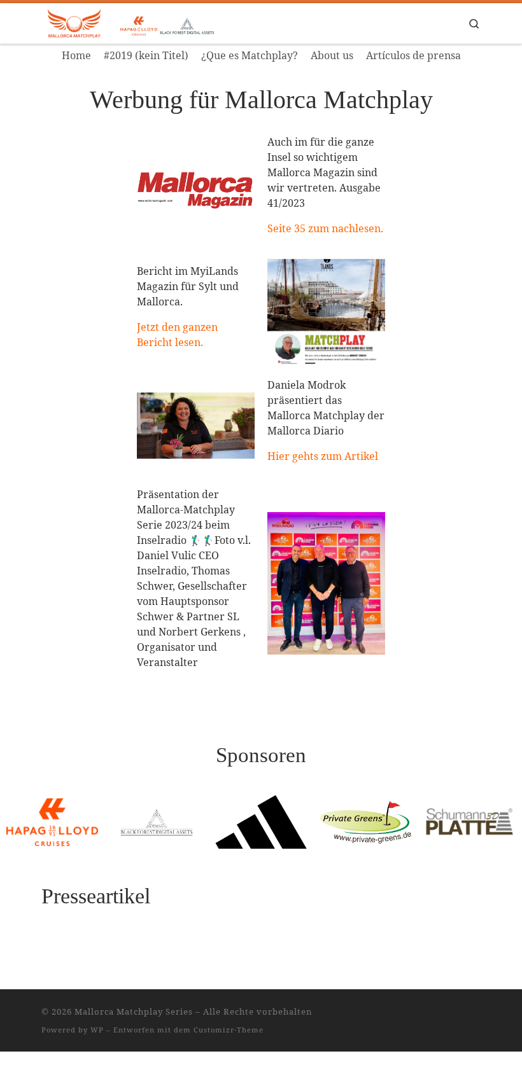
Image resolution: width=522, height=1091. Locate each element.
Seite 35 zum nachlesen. (325, 228)
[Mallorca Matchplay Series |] (149, 22)
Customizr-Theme (229, 1029)
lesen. (188, 342)
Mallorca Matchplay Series (133, 1011)
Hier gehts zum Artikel (322, 456)
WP (97, 1029)
